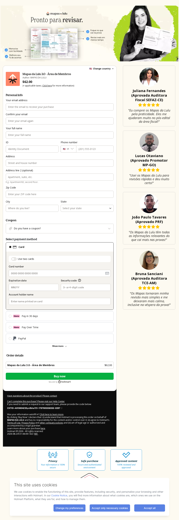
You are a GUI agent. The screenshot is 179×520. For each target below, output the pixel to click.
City (8, 201)
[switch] (14, 259)
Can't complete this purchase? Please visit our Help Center (36, 401)
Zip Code (11, 187)
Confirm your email (16, 114)
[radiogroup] (60, 292)
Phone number (69, 142)
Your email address (16, 100)
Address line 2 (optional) (19, 170)
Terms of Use (13, 422)
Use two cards (26, 259)
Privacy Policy (28, 422)
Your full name (14, 128)
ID (7, 142)
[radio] (10, 247)
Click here (47, 85)
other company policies (51, 422)
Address (10, 156)
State (64, 201)
